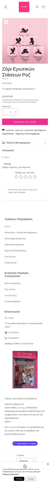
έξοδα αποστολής (32, 100)
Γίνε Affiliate (10, 256)
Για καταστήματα (12, 301)
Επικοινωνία (11, 262)
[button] (6, 7)
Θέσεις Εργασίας (13, 283)
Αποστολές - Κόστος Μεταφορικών (21, 232)
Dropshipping (11, 295)
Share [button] (7, 157)
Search (8, 226)
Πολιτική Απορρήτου (14, 244)
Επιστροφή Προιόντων (15, 238)
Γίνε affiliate (10, 289)
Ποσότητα (6, 106)
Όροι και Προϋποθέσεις (16, 250)
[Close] (48, 464)
